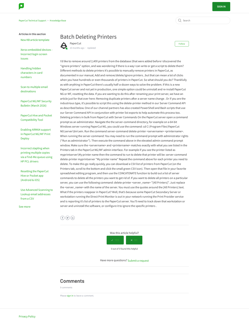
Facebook (62, 218)
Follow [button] (182, 43)
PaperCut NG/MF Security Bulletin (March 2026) (36, 103)
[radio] (115, 240)
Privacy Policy (27, 316)
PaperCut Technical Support (32, 20)
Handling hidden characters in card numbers (31, 72)
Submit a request (138, 260)
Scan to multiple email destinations (34, 89)
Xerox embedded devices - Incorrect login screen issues (36, 54)
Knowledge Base (58, 20)
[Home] (21, 6)
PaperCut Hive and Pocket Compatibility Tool (36, 117)
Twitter (67, 218)
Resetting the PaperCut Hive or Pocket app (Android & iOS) (34, 175)
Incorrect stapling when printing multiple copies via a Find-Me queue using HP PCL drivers (36, 154)
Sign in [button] (221, 6)
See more (24, 206)
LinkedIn (72, 218)
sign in (70, 295)
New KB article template (35, 40)
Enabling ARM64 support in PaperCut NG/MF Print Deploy (36, 134)
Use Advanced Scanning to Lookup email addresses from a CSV (37, 194)
